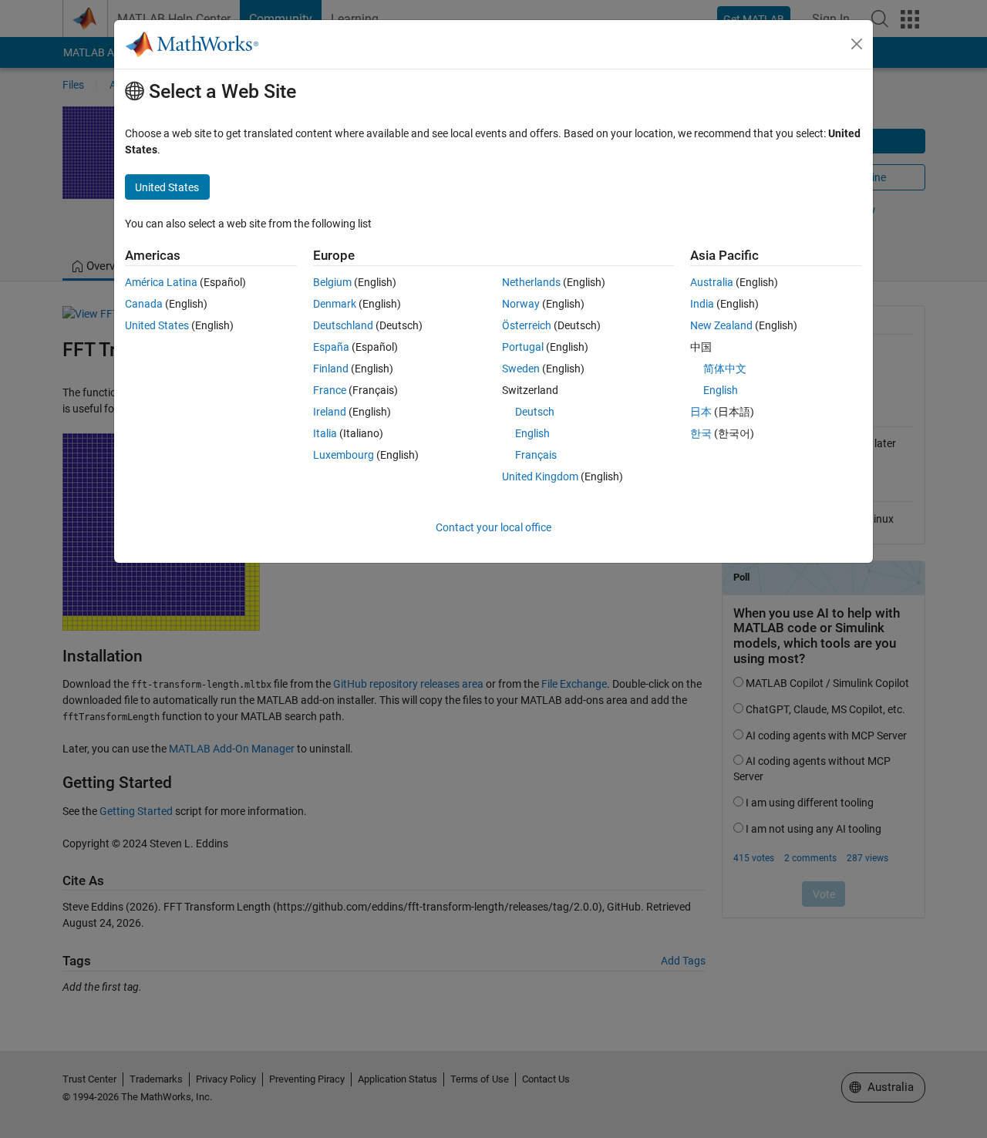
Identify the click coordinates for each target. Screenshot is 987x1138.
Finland (331, 368)
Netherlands (531, 282)
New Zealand (721, 325)
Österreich (526, 325)
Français (536, 455)
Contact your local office (493, 527)
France (329, 390)
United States (157, 325)
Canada (144, 304)
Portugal (523, 347)
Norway (521, 304)
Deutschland (343, 325)
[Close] (856, 44)
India (702, 304)
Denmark (334, 304)
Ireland (329, 412)
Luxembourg (343, 455)
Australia (711, 282)
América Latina (161, 282)
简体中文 (724, 368)
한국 (701, 433)
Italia (325, 433)
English (532, 433)
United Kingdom (540, 476)
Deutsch (534, 412)
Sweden (521, 368)
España (331, 347)
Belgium (332, 282)
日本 (701, 412)
